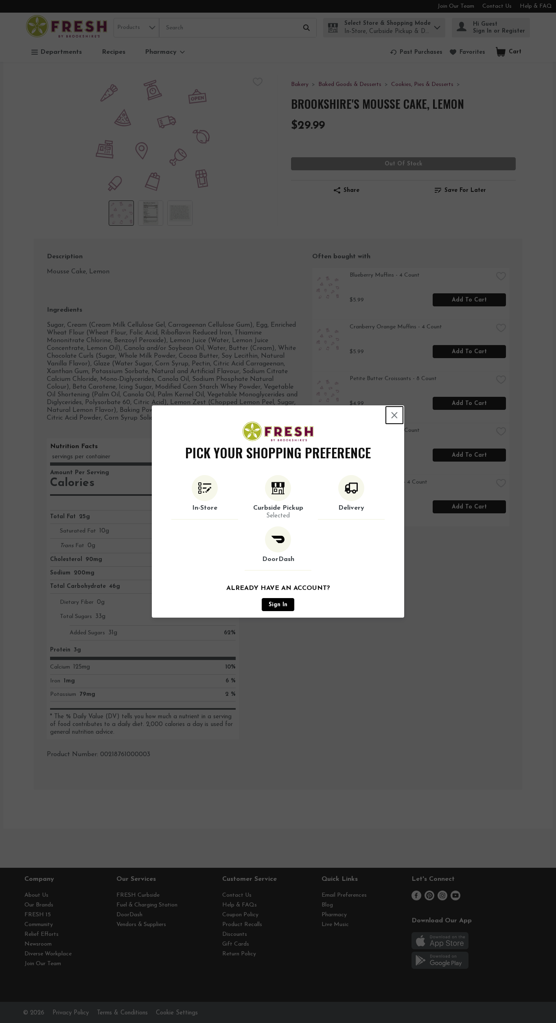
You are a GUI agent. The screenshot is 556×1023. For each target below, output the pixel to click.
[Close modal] (394, 415)
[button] (204, 497)
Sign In (278, 605)
